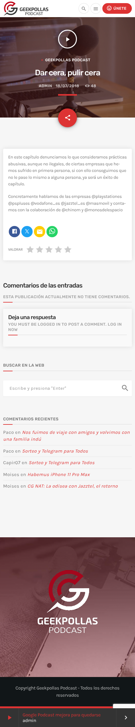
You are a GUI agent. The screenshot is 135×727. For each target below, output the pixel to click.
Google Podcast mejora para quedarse (62, 715)
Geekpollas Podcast (67, 60)
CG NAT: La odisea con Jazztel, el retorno (72, 486)
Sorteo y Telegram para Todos (55, 451)
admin (45, 86)
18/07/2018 (67, 86)
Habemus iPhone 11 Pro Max (58, 474)
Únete (116, 8)
